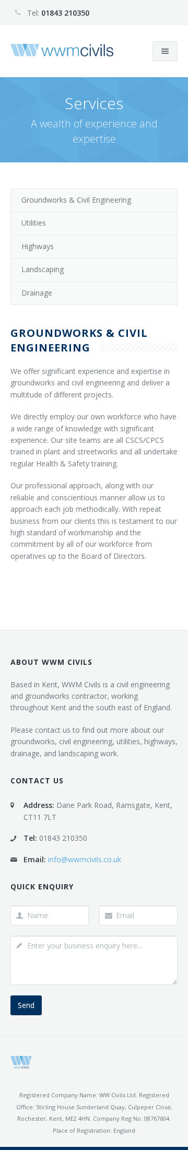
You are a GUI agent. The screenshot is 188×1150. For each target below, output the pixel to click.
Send (26, 1005)
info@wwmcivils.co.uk (84, 859)
